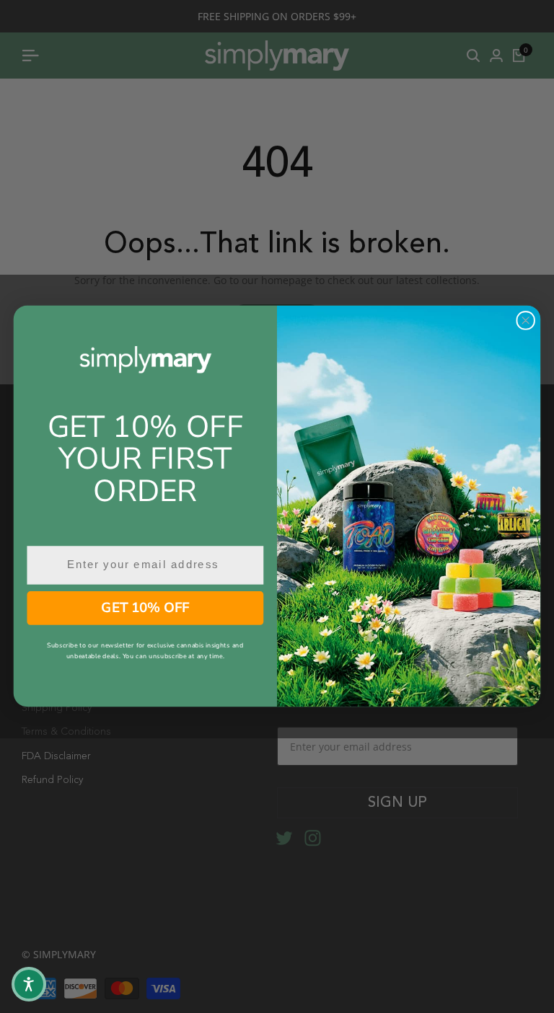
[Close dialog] (525, 321)
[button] (29, 984)
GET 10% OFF (145, 607)
